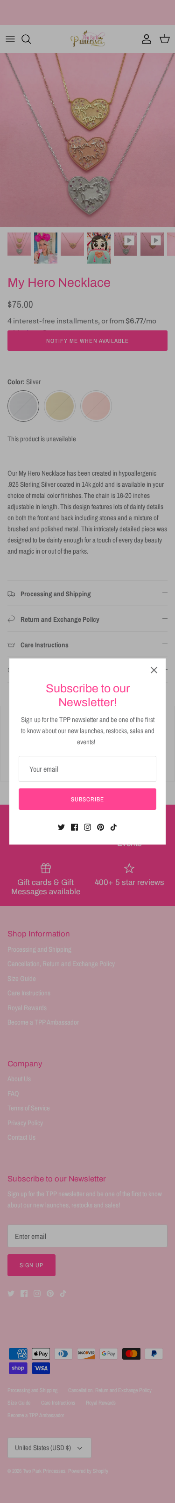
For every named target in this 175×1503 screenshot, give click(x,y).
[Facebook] (74, 827)
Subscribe (87, 799)
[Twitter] (61, 827)
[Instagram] (87, 827)
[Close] (154, 670)
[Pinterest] (100, 827)
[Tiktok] (113, 827)
